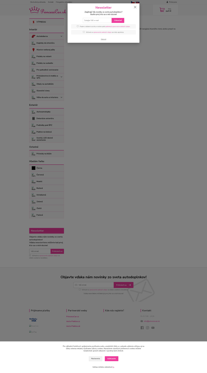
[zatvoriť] (135, 7)
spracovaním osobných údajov (103, 32)
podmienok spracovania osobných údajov (118, 26)
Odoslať (118, 20)
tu (113, 367)
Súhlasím (111, 358)
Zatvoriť (103, 39)
